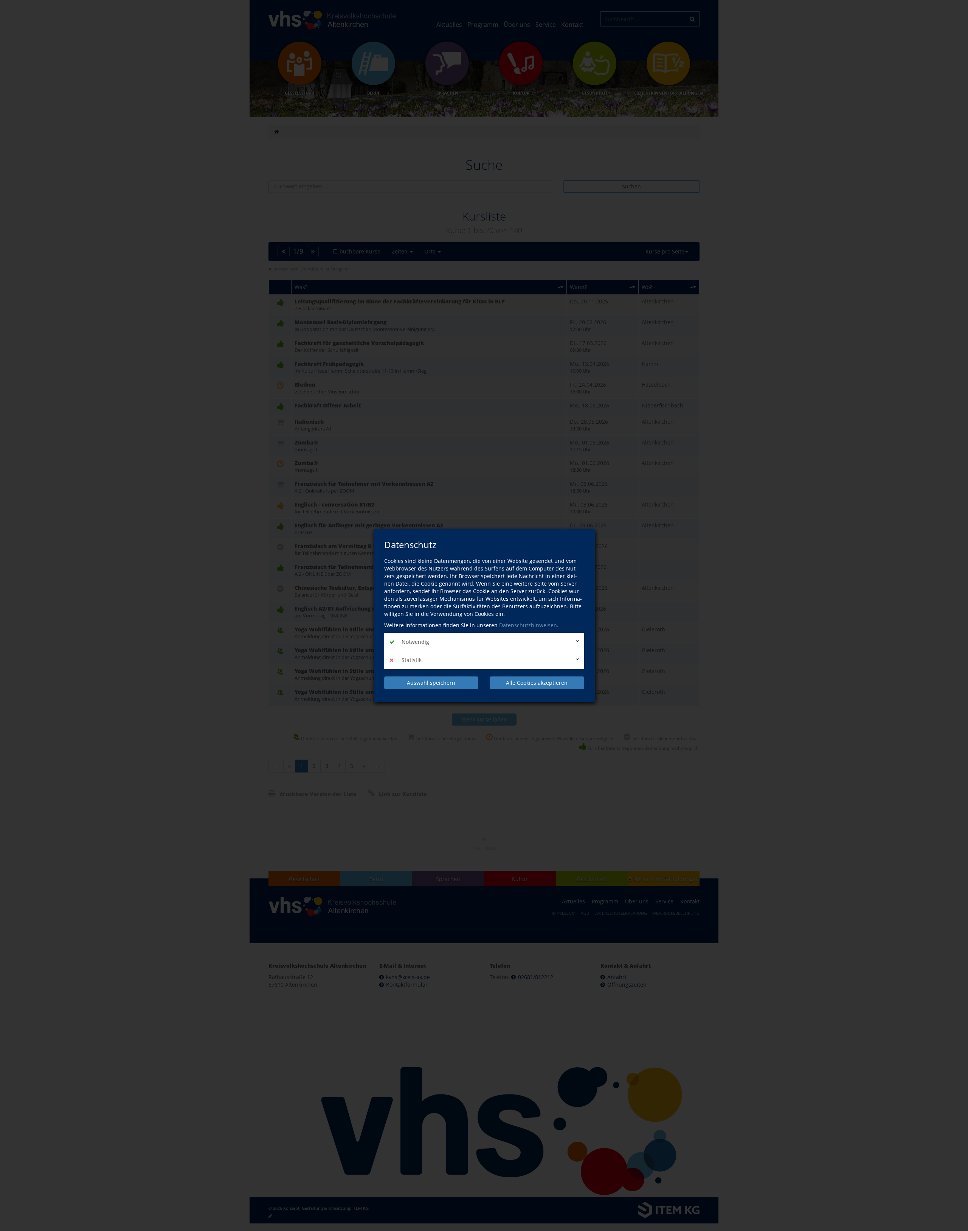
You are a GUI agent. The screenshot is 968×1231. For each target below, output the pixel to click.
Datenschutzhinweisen (528, 625)
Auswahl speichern (431, 682)
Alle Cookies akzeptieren (537, 682)
